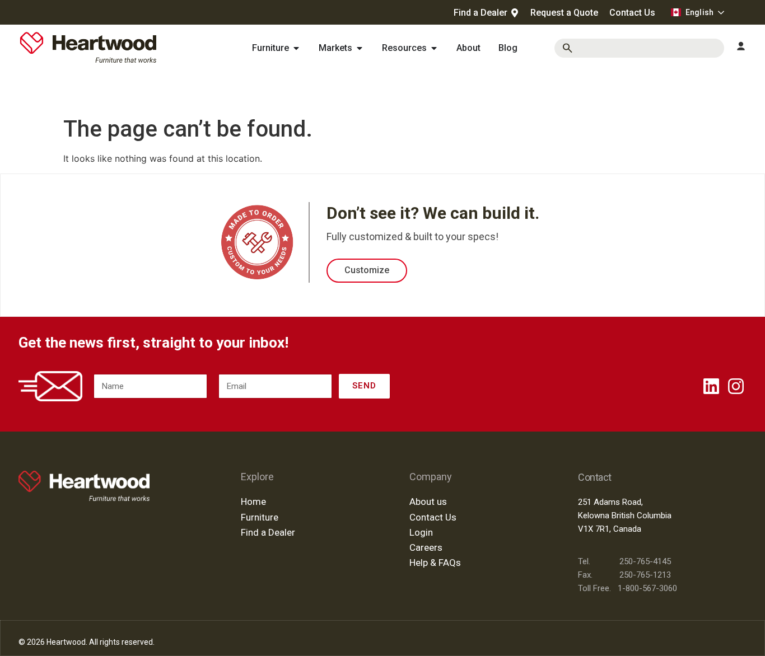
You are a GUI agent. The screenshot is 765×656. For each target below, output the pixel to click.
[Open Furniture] (296, 48)
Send (364, 386)
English (699, 12)
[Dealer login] (741, 46)
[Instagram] (736, 386)
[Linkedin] (711, 386)
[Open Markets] (359, 48)
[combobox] (639, 48)
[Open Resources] (434, 48)
